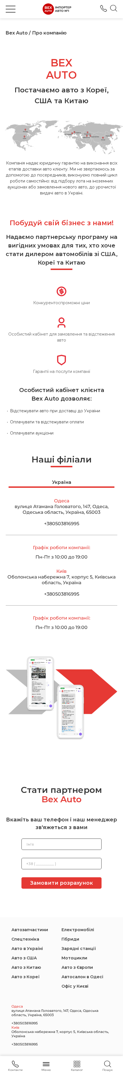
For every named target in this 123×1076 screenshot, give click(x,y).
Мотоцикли (74, 958)
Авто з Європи (77, 967)
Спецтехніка (25, 939)
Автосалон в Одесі (82, 976)
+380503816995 (103, 8)
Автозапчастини (29, 929)
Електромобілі (77, 929)
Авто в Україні (27, 948)
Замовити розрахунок (61, 883)
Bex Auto (17, 33)
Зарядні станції (78, 948)
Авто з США (24, 958)
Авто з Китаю (26, 967)
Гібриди (70, 939)
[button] (10, 9)
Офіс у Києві (74, 986)
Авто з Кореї (25, 976)
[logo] (56, 9)
